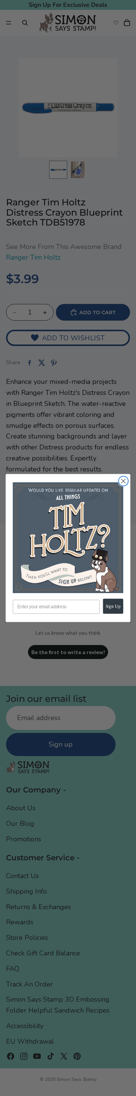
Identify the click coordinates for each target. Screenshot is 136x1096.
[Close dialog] (123, 481)
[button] (68, 537)
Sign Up (113, 606)
